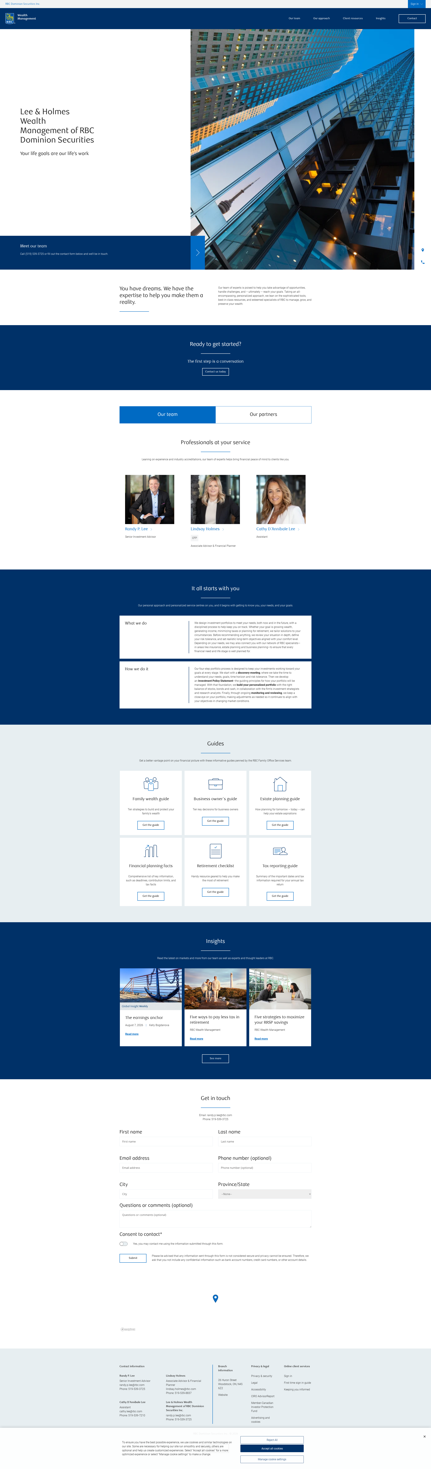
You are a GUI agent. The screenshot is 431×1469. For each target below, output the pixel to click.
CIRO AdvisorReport (262, 1396)
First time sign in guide (297, 1382)
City (124, 1184)
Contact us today (215, 371)
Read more (132, 1034)
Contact (412, 18)
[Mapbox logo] (128, 1329)
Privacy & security (261, 1376)
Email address (135, 1158)
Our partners (263, 414)
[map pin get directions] (215, 1298)
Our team (294, 18)
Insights (381, 18)
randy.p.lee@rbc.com (132, 1385)
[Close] (424, 1436)
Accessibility (258, 1389)
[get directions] (215, 1298)
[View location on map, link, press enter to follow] (215, 1302)
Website (223, 1394)
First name (131, 1132)
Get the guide (151, 825)
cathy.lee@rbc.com (131, 1411)
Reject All (272, 1440)
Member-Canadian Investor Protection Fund (262, 1407)
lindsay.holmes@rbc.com (181, 1389)
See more (215, 1058)
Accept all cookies (272, 1448)
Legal (254, 1382)
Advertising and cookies (260, 1419)
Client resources (353, 18)
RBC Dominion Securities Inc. (22, 4)
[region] (215, 1302)
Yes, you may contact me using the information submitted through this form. (178, 1243)
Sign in (288, 1376)
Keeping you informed (297, 1389)
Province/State (234, 1184)
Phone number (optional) (245, 1158)
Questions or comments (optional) (156, 1205)
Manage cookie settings (272, 1459)
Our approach (321, 18)
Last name (229, 1132)
